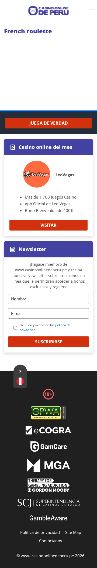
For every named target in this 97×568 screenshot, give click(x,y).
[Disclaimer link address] (48, 433)
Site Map (73, 532)
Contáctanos (50, 540)
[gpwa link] (48, 417)
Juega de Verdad (48, 123)
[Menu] (91, 13)
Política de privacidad (40, 532)
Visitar (48, 225)
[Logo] (48, 10)
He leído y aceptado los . (45, 327)
